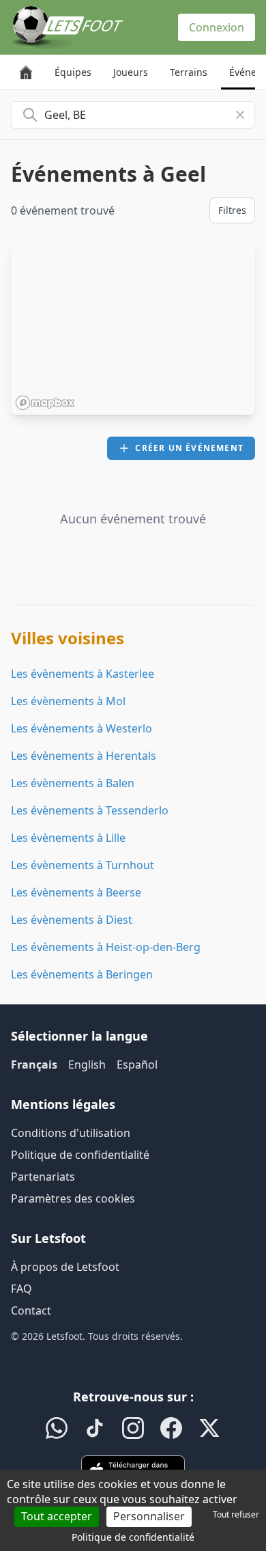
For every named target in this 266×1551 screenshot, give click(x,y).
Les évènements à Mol (68, 701)
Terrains (188, 72)
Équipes (73, 72)
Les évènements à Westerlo (81, 728)
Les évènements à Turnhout (82, 865)
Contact (31, 1310)
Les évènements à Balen (72, 783)
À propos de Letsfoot (65, 1266)
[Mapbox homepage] (45, 403)
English (87, 1064)
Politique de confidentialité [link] (133, 1537)
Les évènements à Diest (71, 919)
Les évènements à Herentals (83, 755)
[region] (133, 327)
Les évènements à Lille (68, 837)
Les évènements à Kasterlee (82, 673)
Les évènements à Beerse (76, 892)
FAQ (21, 1288)
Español (137, 1064)
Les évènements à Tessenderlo (89, 810)
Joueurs (130, 72)
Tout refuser (236, 1514)
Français (34, 1064)
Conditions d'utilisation (70, 1132)
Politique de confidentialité (80, 1154)
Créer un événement (189, 448)
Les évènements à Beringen (82, 974)
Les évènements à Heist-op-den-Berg (106, 947)
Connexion (216, 27)
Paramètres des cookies (73, 1198)
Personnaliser (149, 1516)
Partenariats (43, 1176)
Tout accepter (56, 1516)
